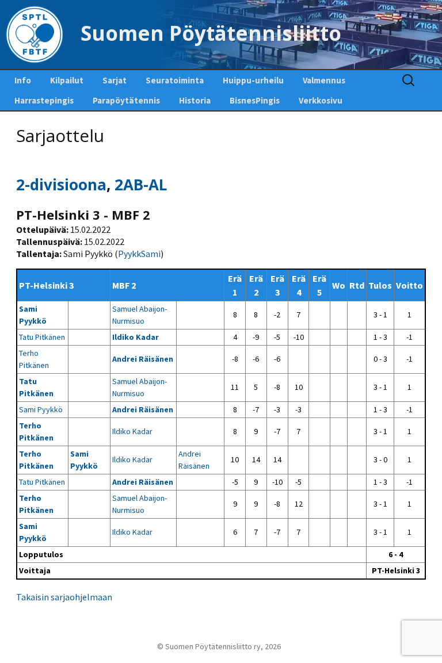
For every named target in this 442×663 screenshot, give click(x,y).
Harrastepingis (44, 100)
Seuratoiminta (175, 80)
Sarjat (114, 80)
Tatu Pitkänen (42, 337)
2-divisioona (61, 184)
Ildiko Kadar (135, 337)
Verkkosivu (320, 100)
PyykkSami (139, 253)
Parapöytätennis (126, 100)
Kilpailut (66, 80)
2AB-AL (141, 184)
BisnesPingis (255, 100)
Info (22, 80)
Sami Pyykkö (41, 409)
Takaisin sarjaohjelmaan (64, 597)
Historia (195, 100)
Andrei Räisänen (142, 359)
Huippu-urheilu (253, 80)
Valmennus (324, 80)
